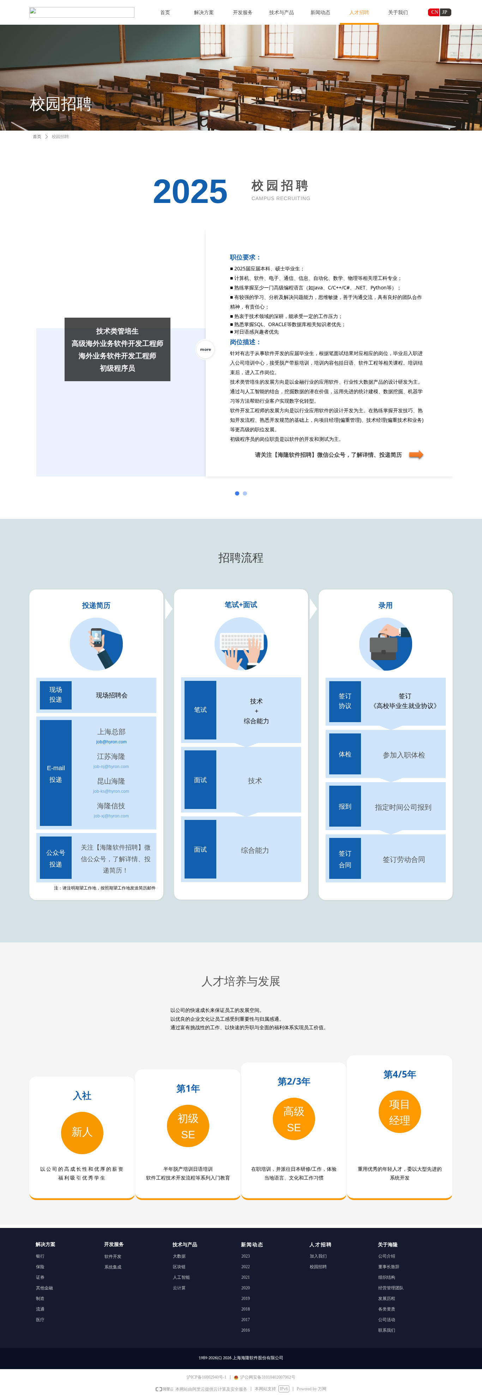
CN (434, 12)
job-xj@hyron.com (111, 816)
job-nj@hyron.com (111, 766)
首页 (37, 136)
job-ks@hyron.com (111, 791)
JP (444, 12)
